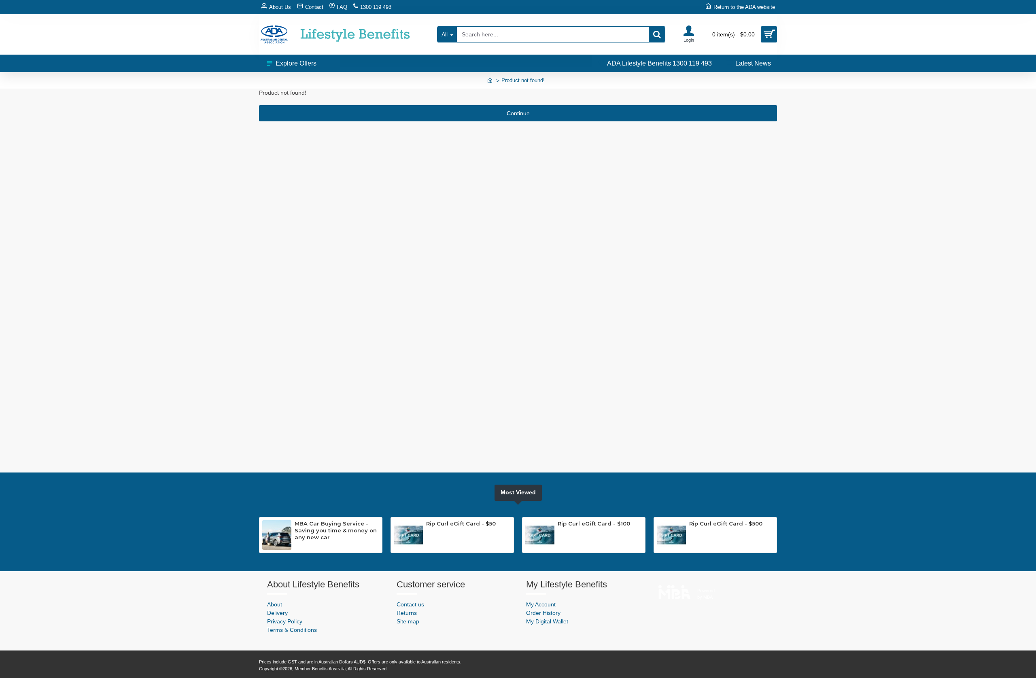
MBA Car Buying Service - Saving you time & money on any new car (336, 530)
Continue (518, 113)
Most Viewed (518, 492)
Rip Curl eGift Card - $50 (461, 523)
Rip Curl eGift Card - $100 (594, 523)
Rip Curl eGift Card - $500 (725, 523)
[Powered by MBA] (674, 590)
